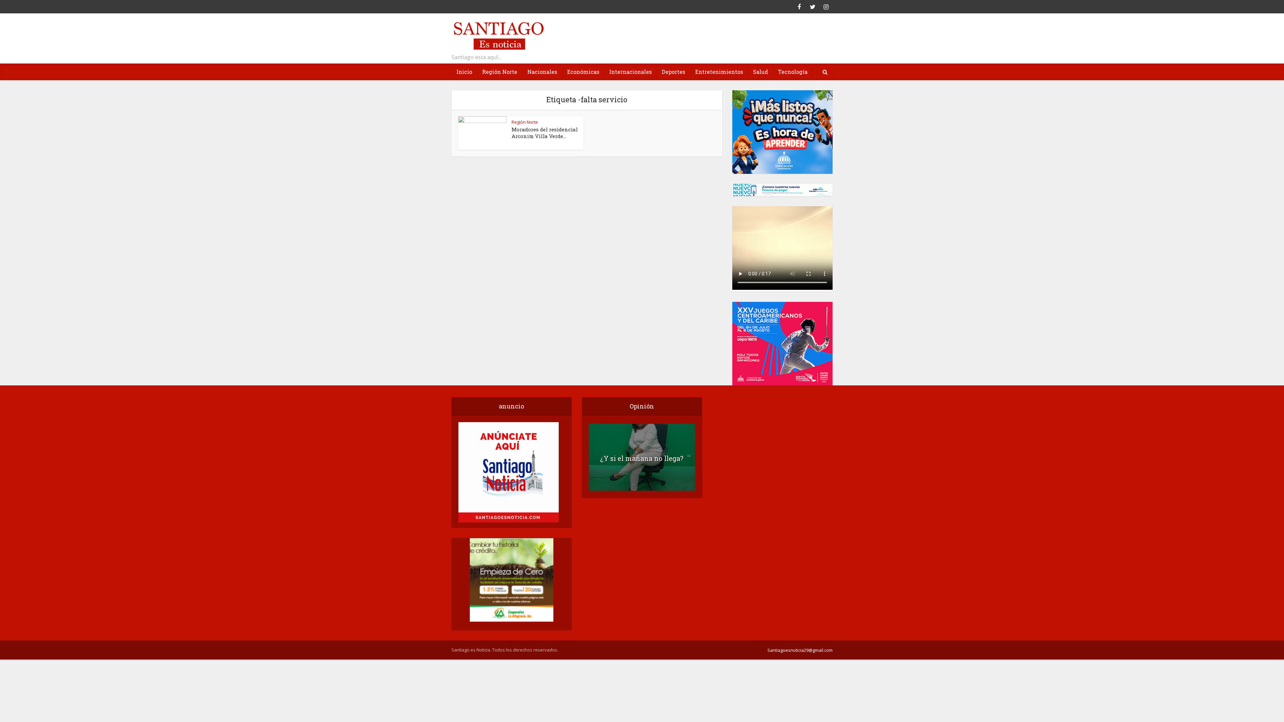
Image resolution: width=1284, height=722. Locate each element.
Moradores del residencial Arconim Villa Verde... (545, 132)
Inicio (464, 71)
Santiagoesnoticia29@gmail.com (800, 650)
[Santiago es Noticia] (498, 34)
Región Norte (499, 71)
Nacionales (542, 71)
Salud (760, 71)
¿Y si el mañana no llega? (641, 458)
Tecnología (793, 71)
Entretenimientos (719, 71)
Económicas (583, 71)
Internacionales (630, 71)
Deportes (673, 71)
